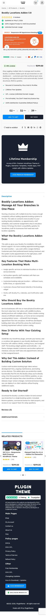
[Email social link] (27, 127)
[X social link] (24, 127)
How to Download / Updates (15, 580)
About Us (8, 530)
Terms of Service (11, 555)
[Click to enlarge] (6, 47)
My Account (9, 522)
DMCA (7, 543)
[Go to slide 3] (24, 475)
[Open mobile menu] (4, 3)
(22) (33, 457)
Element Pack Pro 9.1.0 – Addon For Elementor (33, 453)
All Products (12, 8)
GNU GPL (8, 547)
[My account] (40, 3)
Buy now (33, 117)
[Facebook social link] (21, 127)
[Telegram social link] (39, 127)
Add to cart (13, 117)
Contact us (8, 526)
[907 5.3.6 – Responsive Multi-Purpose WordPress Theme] (11, 445)
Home (3, 8)
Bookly (21, 8)
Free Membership (11, 568)
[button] (11, 469)
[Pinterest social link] (30, 127)
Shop (6, 518)
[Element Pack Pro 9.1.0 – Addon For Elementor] (33, 445)
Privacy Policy (10, 551)
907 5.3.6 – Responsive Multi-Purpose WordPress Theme (11, 454)
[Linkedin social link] (33, 127)
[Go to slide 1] (20, 475)
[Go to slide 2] (22, 475)
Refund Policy (9, 559)
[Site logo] (22, 3)
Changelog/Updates (12, 576)
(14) (11, 459)
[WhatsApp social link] (36, 127)
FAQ (6, 534)
